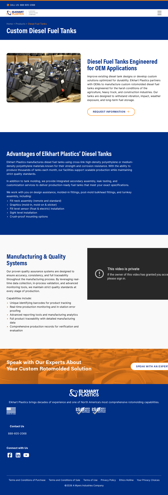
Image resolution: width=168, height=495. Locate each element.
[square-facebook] (10, 455)
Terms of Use (90, 480)
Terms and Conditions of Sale (64, 480)
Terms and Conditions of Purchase (27, 480)
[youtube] (26, 455)
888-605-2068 (17, 433)
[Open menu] (159, 13)
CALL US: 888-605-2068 (22, 5)
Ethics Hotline (126, 480)
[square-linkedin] (18, 455)
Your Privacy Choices (148, 480)
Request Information (109, 111)
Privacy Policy (108, 480)
